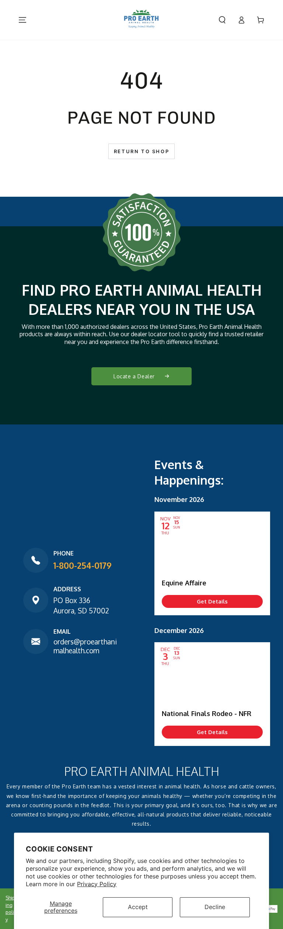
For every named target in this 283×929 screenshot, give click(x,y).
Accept (138, 907)
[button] (222, 20)
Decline (215, 907)
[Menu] (22, 20)
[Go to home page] (141, 20)
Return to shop (141, 151)
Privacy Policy (96, 884)
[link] (212, 601)
